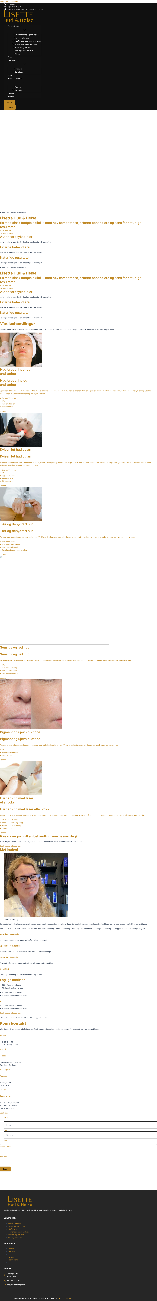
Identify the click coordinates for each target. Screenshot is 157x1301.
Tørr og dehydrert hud (24, 51)
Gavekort (19, 72)
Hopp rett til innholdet (9, 1)
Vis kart (3, 1090)
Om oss (11, 93)
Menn (17, 54)
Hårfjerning (12, 1229)
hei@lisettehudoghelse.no (17, 1285)
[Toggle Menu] (24, 30)
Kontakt (11, 97)
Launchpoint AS (64, 1298)
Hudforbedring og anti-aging (27, 35)
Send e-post (5, 1069)
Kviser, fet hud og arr (16, 1226)
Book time (4, 1113)
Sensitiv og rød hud (23, 47)
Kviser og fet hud (22, 38)
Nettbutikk (12, 60)
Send (5, 1169)
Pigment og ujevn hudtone (26, 44)
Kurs (10, 75)
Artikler (18, 87)
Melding (3, 1156)
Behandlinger (13, 26)
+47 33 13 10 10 (13, 1281)
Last (5, 1140)
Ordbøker (19, 90)
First (5, 1130)
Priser (10, 57)
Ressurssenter (14, 78)
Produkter (19, 69)
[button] (20, 26)
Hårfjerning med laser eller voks (28, 41)
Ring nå (3, 1049)
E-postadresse (6, 1146)
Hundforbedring (14, 1223)
